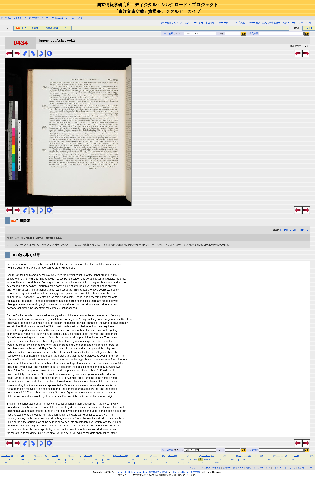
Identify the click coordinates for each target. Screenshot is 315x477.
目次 (187, 22)
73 (80, 456)
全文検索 (253, 33)
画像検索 (216, 467)
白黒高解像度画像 (271, 22)
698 (217, 463)
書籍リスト (194, 467)
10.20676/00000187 (294, 230)
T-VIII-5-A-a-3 (57, 18)
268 (311, 456)
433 (195, 460)
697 (214, 463)
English (309, 28)
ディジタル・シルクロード (13, 18)
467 (244, 460)
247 (286, 456)
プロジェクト (264, 467)
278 (10, 460)
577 (66, 463)
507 (293, 460)
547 (29, 463)
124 (138, 456)
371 (120, 460)
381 (133, 460)
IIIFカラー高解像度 (31, 28)
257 (298, 456)
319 (59, 460)
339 (84, 460)
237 (274, 456)
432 (191, 460)
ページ (221, 33)
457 (232, 460)
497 (281, 460)
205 (237, 456)
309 (47, 460)
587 (79, 463)
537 (17, 463)
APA (39, 237)
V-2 (67, 18)
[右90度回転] (33, 56)
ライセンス (277, 467)
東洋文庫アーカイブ (38, 18)
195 (224, 456)
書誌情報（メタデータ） (218, 22)
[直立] (49, 56)
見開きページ (289, 22)
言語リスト (250, 467)
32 (35, 456)
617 (116, 463)
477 (256, 460)
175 (200, 456)
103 (114, 456)
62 (69, 456)
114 (126, 456)
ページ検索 (167, 33)
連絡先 (300, 467)
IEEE (59, 237)
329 (71, 460)
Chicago (29, 237)
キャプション (239, 22)
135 (151, 456)
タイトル (179, 33)
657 (165, 463)
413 (170, 460)
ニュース (309, 467)
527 (5, 463)
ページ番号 (197, 22)
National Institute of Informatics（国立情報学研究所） (142, 472)
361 (108, 460)
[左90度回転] (25, 56)
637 (140, 463)
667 (177, 463)
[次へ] (17, 56)
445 (220, 460)
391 (145, 460)
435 (205, 460)
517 (306, 460)
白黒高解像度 (52, 28)
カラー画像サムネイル (171, 22)
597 (91, 463)
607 (103, 463)
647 (152, 463)
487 (269, 460)
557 (42, 463)
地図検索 (226, 467)
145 (163, 456)
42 (46, 456)
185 (212, 456)
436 (208, 460)
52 (57, 456)
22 (23, 456)
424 (182, 460)
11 (12, 456)
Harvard (49, 237)
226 (261, 456)
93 (103, 456)
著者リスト (238, 467)
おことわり (290, 467)
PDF (66, 28)
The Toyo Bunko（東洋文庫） (187, 472)
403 (157, 460)
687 (202, 463)
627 (128, 463)
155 (175, 456)
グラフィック (305, 22)
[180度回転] (41, 56)
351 (96, 460)
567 (54, 463)
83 (91, 456)
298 (34, 460)
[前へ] (9, 56)
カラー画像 (77, 18)
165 (188, 456)
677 (189, 463)
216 (249, 456)
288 (22, 460)
